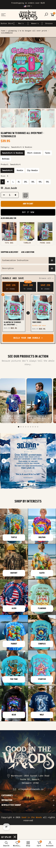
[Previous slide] (3, 460)
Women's (35, 23)
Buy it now (28, 212)
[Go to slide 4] (31, 485)
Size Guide (10, 188)
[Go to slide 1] (21, 485)
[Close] (15, 837)
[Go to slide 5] (35, 485)
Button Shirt (7, 23)
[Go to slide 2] (25, 485)
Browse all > (46, 278)
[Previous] (4, 73)
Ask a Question (27, 252)
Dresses (49, 23)
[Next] (52, 73)
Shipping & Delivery (9, 252)
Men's (21, 23)
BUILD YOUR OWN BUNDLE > (28, 338)
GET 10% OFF (6, 837)
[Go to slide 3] (28, 485)
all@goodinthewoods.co (30, 789)
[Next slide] (52, 460)
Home (3, 31)
